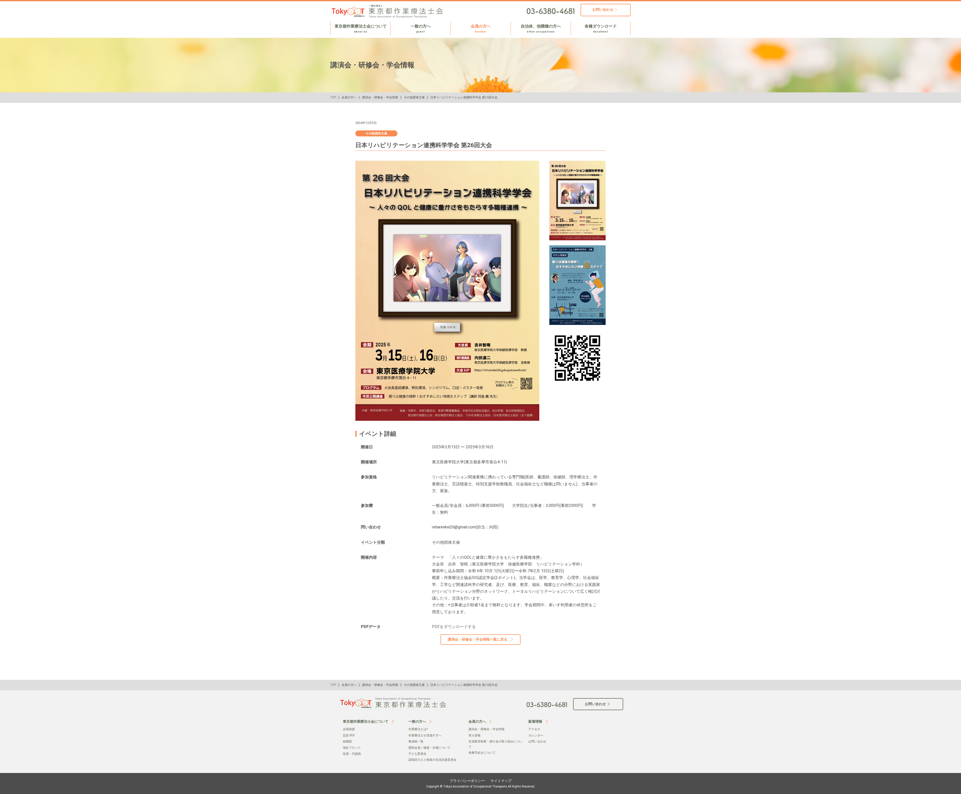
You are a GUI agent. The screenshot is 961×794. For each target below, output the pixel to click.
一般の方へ (421, 28)
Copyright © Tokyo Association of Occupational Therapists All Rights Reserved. (480, 786)
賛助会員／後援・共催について (429, 747)
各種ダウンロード (601, 28)
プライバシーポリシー (467, 781)
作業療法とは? (418, 729)
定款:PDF (349, 735)
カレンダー (535, 735)
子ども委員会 (417, 753)
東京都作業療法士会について (361, 28)
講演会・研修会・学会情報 (380, 97)
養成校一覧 (415, 741)
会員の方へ (481, 28)
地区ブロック (352, 747)
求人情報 (474, 735)
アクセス (534, 729)
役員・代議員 (352, 753)
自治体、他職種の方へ (541, 28)
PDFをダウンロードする (454, 626)
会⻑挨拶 (349, 729)
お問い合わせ (537, 741)
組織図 (347, 741)
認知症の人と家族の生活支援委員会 (432, 759)
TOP (333, 97)
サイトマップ (501, 781)
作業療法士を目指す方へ (424, 735)
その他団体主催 (414, 97)
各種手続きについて (482, 752)
